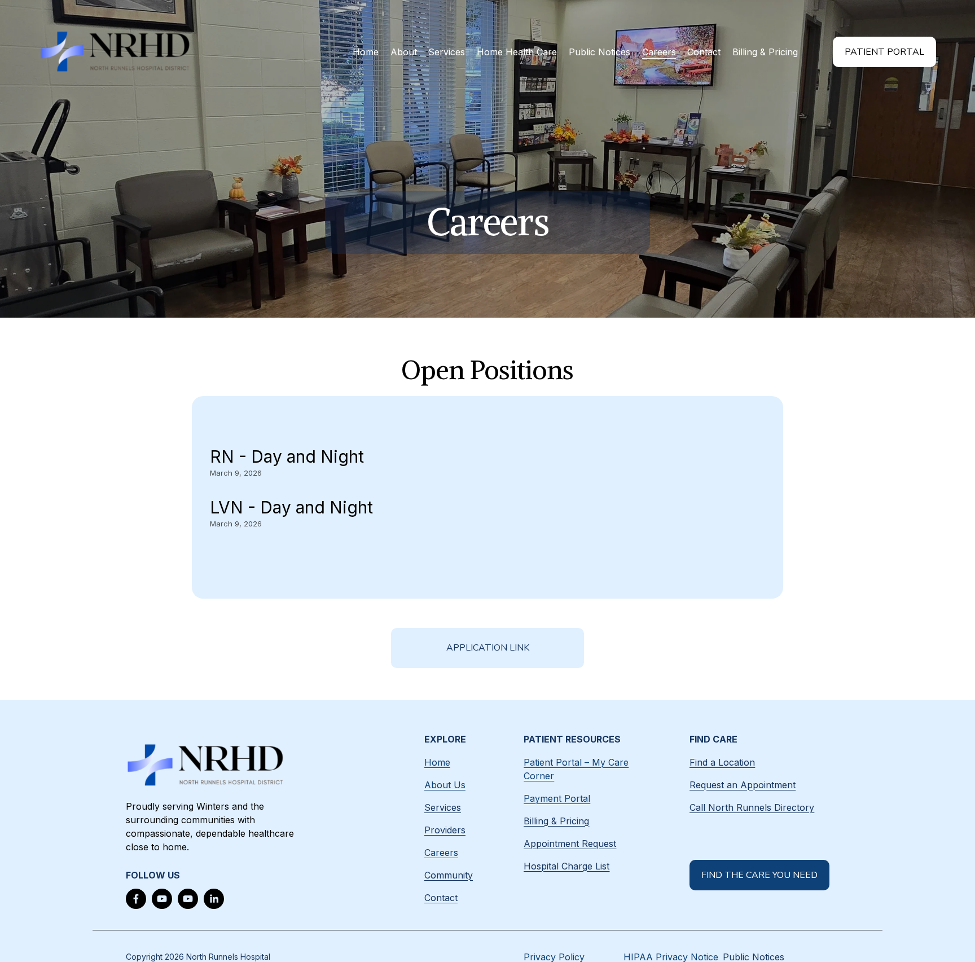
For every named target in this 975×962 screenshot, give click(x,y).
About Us (444, 784)
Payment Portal (557, 798)
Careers (659, 52)
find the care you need (759, 875)
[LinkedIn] (214, 899)
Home (366, 52)
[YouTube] (162, 899)
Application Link (487, 648)
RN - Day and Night (287, 456)
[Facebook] (136, 899)
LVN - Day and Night (291, 507)
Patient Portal (884, 52)
